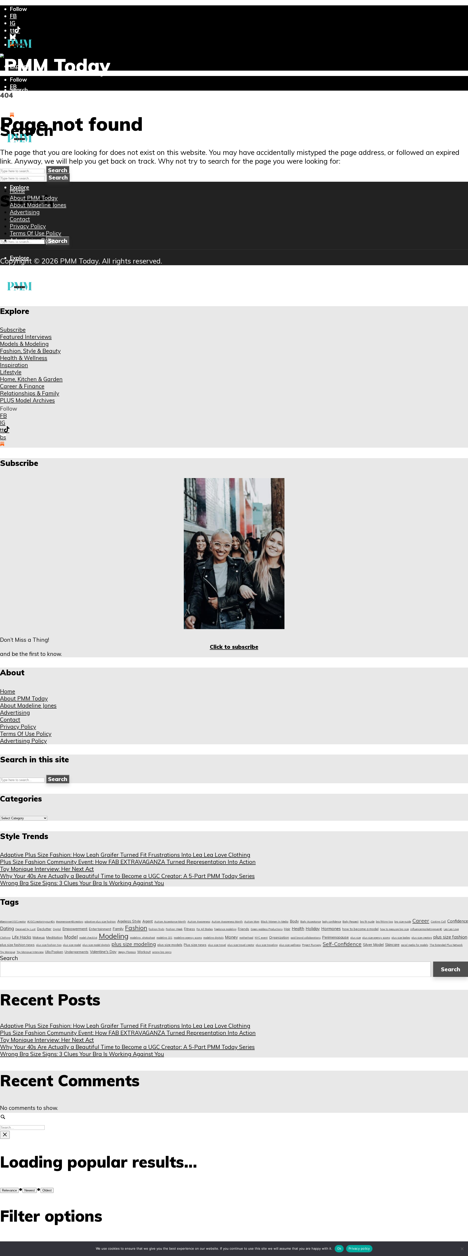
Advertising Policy (33, 240)
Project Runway (311, 945)
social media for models (414, 945)
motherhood (246, 937)
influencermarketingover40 (426, 929)
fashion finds (156, 929)
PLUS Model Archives (27, 400)
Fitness (189, 929)
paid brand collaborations (306, 937)
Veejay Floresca (127, 952)
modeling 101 (164, 937)
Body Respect (350, 921)
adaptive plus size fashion (100, 921)
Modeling (113, 936)
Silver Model (373, 944)
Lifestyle (10, 372)
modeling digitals (213, 937)
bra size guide (402, 921)
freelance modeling (225, 929)
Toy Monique (7, 952)
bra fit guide (367, 921)
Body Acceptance (310, 921)
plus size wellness (290, 945)
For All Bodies (204, 929)
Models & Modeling (24, 343)
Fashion (136, 928)
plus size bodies (400, 937)
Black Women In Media (274, 921)
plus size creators (421, 937)
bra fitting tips (384, 921)
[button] (19, 89)
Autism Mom (251, 921)
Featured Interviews (26, 336)
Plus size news (195, 945)
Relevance (9, 1190)
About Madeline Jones (38, 204)
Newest (29, 1190)
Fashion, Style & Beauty (30, 350)
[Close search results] (5, 1135)
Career (420, 920)
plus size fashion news (17, 945)
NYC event (261, 937)
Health (298, 928)
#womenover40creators (69, 921)
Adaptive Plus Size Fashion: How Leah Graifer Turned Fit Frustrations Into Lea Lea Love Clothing (125, 854)
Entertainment (100, 929)
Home (17, 190)
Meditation (54, 937)
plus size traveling (267, 945)
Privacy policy (359, 1248)
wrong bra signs (161, 952)
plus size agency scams (376, 937)
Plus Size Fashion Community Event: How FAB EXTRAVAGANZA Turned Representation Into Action (128, 861)
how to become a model (360, 929)
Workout (144, 952)
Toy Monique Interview (30, 952)
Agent (147, 921)
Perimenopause (335, 937)
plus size (355, 937)
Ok (339, 1248)
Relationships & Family (29, 393)
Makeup (39, 937)
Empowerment (75, 928)
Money (231, 937)
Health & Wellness (23, 357)
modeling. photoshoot (142, 937)
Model (71, 937)
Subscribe (13, 329)
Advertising (25, 212)
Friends (243, 929)
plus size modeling (133, 944)
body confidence (331, 921)
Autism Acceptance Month (170, 921)
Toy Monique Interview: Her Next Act (47, 868)
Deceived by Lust (25, 929)
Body (294, 921)
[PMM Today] (55, 65)
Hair (287, 929)
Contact (20, 219)
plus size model (72, 945)
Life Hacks (21, 937)
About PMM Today (34, 197)
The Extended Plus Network (446, 945)
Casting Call (438, 921)
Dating (7, 928)
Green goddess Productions (267, 929)
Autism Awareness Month (227, 921)
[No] (461, 1248)
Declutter (44, 929)
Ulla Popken (54, 952)
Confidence (457, 921)
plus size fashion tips (48, 945)
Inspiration (14, 364)
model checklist (88, 937)
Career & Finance (22, 386)
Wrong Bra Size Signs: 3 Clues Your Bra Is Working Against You (82, 883)
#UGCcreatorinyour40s (41, 921)
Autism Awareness (198, 921)
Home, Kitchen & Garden (31, 379)
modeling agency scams (188, 937)
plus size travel (217, 945)
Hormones (331, 928)
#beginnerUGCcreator (13, 921)
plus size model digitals (96, 945)
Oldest (47, 1190)
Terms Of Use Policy (35, 233)
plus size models (169, 945)
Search (57, 170)
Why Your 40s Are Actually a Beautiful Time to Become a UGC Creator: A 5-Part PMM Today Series (127, 875)
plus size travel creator (240, 945)
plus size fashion (450, 937)
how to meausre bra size (394, 929)
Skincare (392, 944)
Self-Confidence (342, 944)
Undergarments (76, 952)
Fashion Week (174, 929)
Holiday (313, 928)
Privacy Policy (28, 226)
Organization (279, 937)
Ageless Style (129, 921)
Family (118, 928)
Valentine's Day (103, 951)
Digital (57, 929)
